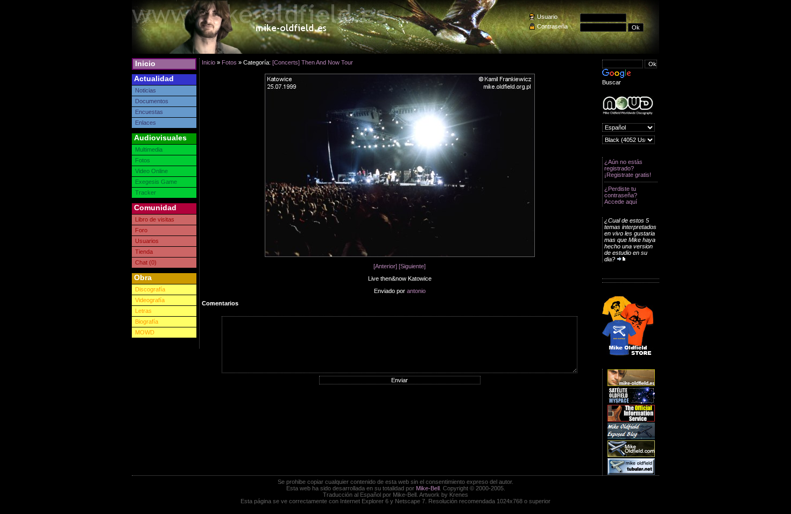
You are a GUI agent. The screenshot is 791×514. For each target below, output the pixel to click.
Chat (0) (146, 262)
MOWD (144, 332)
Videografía (150, 300)
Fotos (142, 160)
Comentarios (220, 303)
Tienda (144, 251)
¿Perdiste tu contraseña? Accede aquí (620, 195)
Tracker (145, 192)
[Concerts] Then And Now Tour (312, 62)
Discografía (150, 289)
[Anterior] (385, 266)
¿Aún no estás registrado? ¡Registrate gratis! (627, 168)
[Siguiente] (412, 266)
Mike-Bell (428, 488)
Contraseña (552, 26)
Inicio (145, 63)
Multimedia (149, 149)
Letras (143, 311)
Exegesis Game (156, 182)
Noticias (145, 90)
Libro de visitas (154, 219)
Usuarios (147, 241)
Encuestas (149, 112)
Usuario (547, 16)
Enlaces (145, 122)
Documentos (151, 101)
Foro (141, 230)
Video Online (151, 171)
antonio (416, 291)
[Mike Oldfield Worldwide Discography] (627, 105)
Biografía (146, 321)
